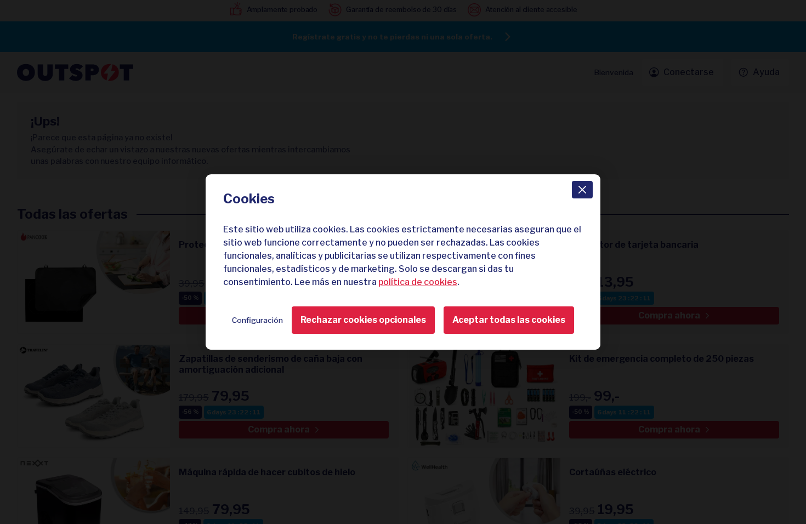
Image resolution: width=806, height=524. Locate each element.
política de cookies (417, 282)
